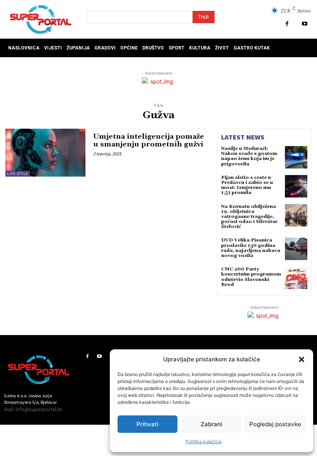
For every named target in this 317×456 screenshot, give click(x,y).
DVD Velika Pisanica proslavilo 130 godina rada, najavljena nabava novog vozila (250, 248)
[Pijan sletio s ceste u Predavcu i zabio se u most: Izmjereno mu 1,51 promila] (296, 186)
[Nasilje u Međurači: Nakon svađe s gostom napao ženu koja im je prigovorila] (296, 157)
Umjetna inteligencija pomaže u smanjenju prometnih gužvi (148, 140)
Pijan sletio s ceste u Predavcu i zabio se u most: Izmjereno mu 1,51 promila (247, 185)
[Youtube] (304, 24)
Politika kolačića (204, 441)
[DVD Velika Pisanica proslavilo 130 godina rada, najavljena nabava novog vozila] (296, 249)
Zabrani (211, 424)
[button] (301, 359)
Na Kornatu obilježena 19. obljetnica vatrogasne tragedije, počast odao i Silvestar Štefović (249, 217)
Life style (17, 173)
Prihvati (147, 424)
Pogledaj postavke (275, 424)
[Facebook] (287, 24)
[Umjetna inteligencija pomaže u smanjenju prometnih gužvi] (45, 153)
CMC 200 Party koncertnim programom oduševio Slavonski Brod (251, 277)
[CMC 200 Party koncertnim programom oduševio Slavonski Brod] (296, 278)
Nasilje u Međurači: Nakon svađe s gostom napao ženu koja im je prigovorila (249, 156)
